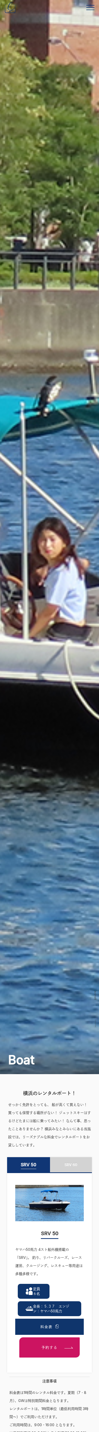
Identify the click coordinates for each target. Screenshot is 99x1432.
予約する (49, 1347)
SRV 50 (28, 1164)
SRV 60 (70, 1164)
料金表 (46, 1326)
